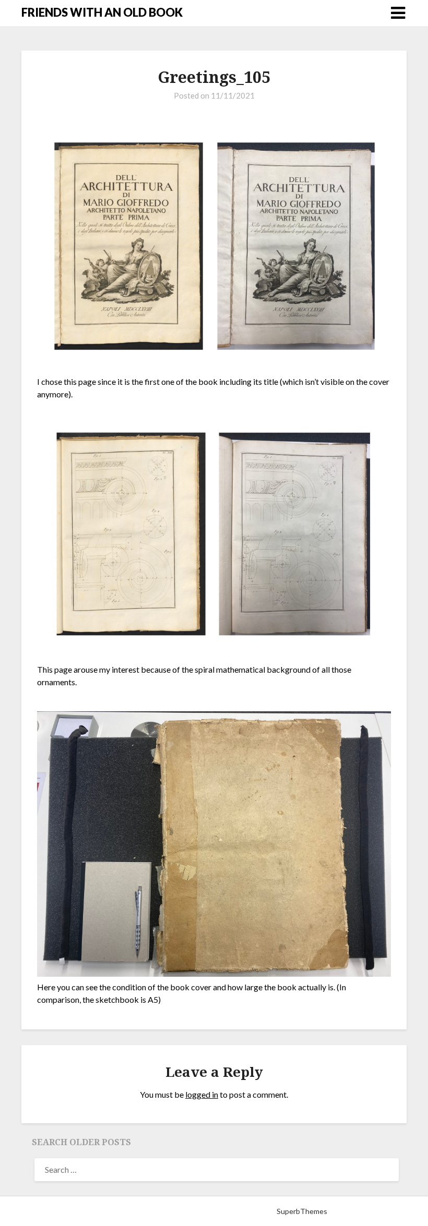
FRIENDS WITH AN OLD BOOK (102, 12)
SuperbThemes (302, 1211)
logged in (201, 1094)
